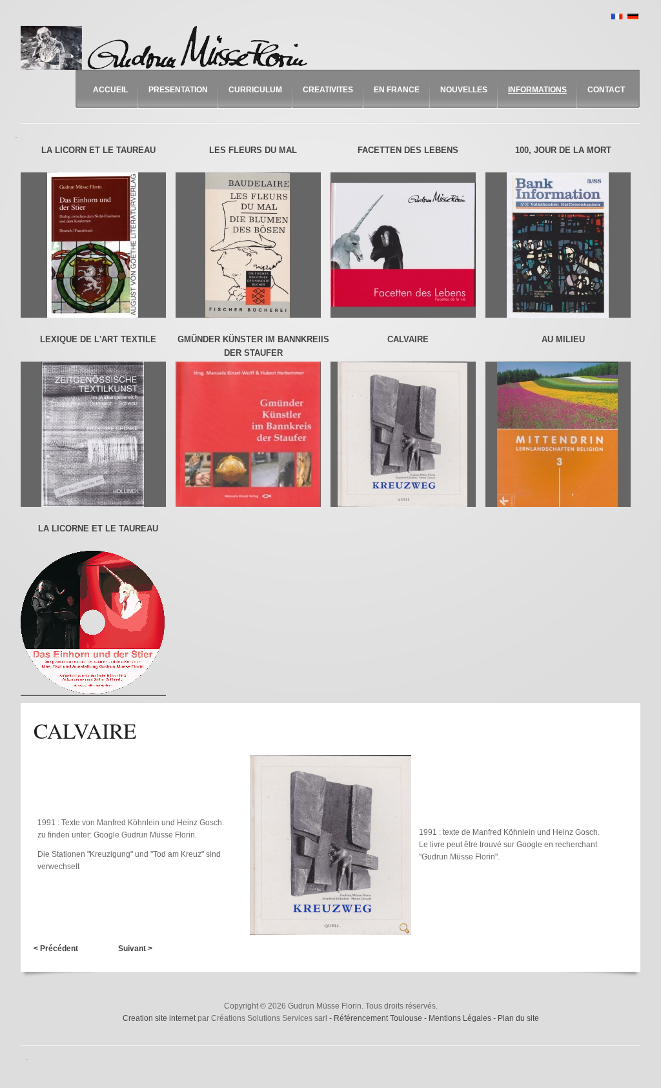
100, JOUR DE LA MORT (563, 150)
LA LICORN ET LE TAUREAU (98, 150)
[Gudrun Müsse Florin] (167, 48)
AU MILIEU (563, 339)
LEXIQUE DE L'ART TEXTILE (98, 339)
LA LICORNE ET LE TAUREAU (98, 528)
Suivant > (135, 948)
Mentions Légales (461, 1018)
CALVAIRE (408, 339)
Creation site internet (159, 1018)
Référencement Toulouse (379, 1018)
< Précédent (56, 948)
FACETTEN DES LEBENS (408, 150)
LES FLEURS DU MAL (253, 150)
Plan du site (518, 1018)
